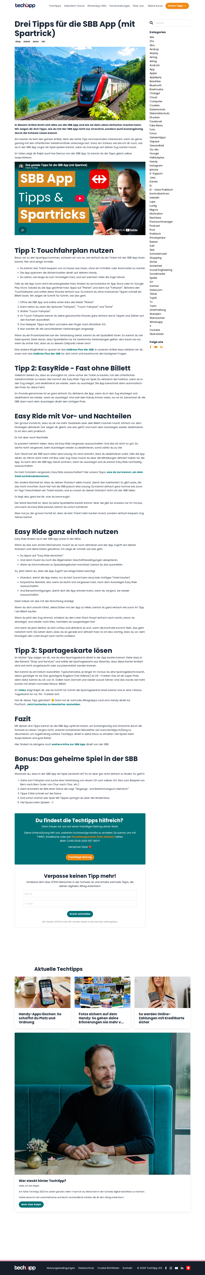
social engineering (161, 270)
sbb (43, 42)
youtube (155, 330)
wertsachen (157, 318)
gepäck (154, 141)
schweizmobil (158, 253)
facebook (156, 121)
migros (154, 209)
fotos (153, 133)
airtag (153, 57)
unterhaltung (158, 310)
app (152, 69)
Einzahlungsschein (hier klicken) (93, 836)
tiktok (153, 294)
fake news (156, 125)
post (152, 229)
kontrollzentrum (159, 193)
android (27, 42)
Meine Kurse (155, 6)
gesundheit (157, 145)
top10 (153, 298)
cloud (153, 97)
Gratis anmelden (80, 914)
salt (152, 246)
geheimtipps (158, 137)
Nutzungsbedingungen (61, 1268)
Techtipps (55, 6)
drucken (155, 117)
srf (151, 282)
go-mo (154, 149)
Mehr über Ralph (31, 1204)
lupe (152, 201)
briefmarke (156, 89)
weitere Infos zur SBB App (68, 744)
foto (152, 129)
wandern (155, 314)
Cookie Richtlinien (108, 1268)
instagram (156, 165)
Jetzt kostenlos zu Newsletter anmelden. (54, 704)
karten (154, 181)
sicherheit (156, 266)
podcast (155, 225)
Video (22, 690)
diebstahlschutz (159, 113)
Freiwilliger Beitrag (80, 857)
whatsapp (156, 322)
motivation (156, 213)
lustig (153, 205)
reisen (154, 241)
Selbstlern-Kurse (74, 6)
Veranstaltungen (119, 6)
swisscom (156, 290)
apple (153, 73)
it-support (156, 173)
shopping (155, 257)
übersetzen (157, 334)
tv (151, 302)
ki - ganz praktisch (161, 189)
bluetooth (156, 85)
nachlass (155, 217)
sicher (153, 262)
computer (156, 101)
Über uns (138, 6)
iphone (35, 42)
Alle (152, 37)
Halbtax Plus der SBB (80, 349)
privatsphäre (157, 237)
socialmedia (157, 274)
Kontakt (127, 1268)
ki (151, 185)
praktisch (155, 233)
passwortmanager (161, 221)
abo (152, 45)
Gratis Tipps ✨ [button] (177, 5)
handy (154, 161)
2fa (152, 41)
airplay (154, 53)
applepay (155, 77)
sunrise (154, 286)
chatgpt (155, 93)
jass (152, 177)
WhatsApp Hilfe (96, 6)
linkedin (154, 197)
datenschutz (157, 109)
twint (153, 306)
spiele (153, 278)
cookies (155, 105)
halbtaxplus (157, 157)
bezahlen (155, 81)
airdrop (154, 49)
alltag (17, 42)
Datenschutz (86, 1268)
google (154, 153)
